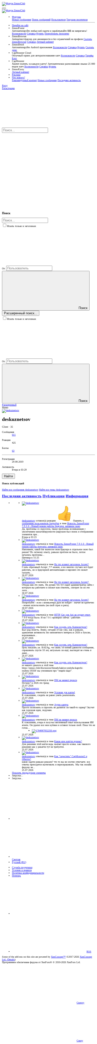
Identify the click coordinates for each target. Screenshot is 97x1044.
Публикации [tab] (54, 496)
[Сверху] (49, 913)
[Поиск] (39, 169)
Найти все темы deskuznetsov (54, 489)
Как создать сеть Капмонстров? (70, 627)
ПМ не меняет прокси (65, 680)
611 (14, 434)
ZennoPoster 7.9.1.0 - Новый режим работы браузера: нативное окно (55, 524)
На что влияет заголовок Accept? (71, 564)
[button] (4, 8)
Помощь (16, 875)
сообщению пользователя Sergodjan (40, 523)
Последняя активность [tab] (22, 496)
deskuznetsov (28, 520)
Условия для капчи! (64, 692)
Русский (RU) (19, 862)
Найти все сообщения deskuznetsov (20, 489)
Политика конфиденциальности (28, 872)
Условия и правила (22, 870)
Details (11, 959)
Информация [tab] (77, 496)
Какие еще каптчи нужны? (68, 741)
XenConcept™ (58, 956)
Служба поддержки (22, 867)
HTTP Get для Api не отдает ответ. (72, 614)
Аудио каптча (61, 704)
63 (13, 450)
